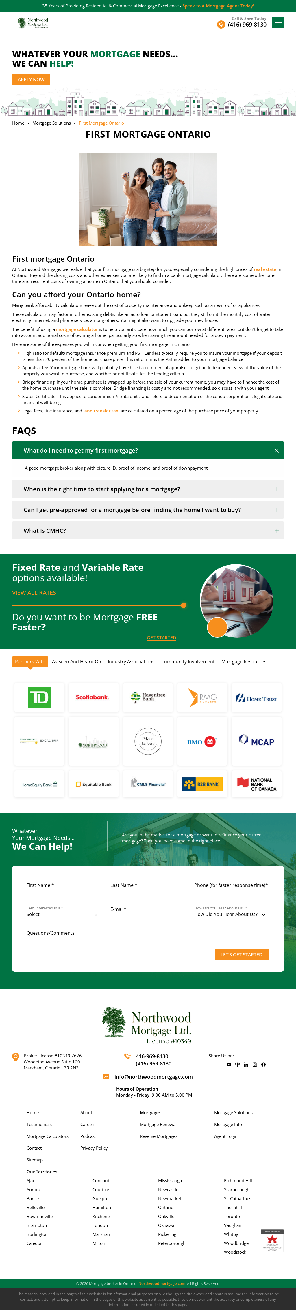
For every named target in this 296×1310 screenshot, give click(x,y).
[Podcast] (237, 1065)
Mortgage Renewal (158, 1124)
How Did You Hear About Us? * (220, 908)
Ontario (165, 1207)
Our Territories (42, 1171)
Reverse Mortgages (158, 1136)
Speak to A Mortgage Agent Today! (218, 6)
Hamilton (101, 1207)
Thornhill (233, 1207)
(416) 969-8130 (153, 1063)
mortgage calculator (77, 329)
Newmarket (169, 1198)
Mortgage (150, 1112)
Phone (231, 885)
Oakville (166, 1216)
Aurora (33, 1189)
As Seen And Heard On (76, 661)
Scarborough (236, 1189)
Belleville (36, 1207)
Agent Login (226, 1136)
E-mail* (118, 909)
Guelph (99, 1198)
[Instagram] (255, 1065)
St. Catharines (237, 1198)
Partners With (30, 661)
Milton (98, 1243)
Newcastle (168, 1189)
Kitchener (101, 1216)
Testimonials (39, 1124)
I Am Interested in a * (45, 908)
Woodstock (235, 1252)
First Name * (40, 885)
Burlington (37, 1234)
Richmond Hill (238, 1180)
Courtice (100, 1189)
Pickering (167, 1234)
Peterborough (172, 1243)
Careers (87, 1124)
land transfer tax (100, 411)
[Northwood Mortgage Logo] (33, 23)
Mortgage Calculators (48, 1136)
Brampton (37, 1225)
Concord (100, 1180)
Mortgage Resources (244, 661)
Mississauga (170, 1180)
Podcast (88, 1136)
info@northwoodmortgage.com (153, 1076)
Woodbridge (236, 1243)
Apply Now (31, 79)
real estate (265, 269)
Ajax (31, 1180)
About (86, 1112)
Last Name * (123, 885)
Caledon (35, 1243)
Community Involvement (188, 661)
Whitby (231, 1234)
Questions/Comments (51, 933)
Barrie (33, 1198)
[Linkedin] (246, 1065)
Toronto (232, 1216)
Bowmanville (40, 1216)
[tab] (30, 661)
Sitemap (35, 1160)
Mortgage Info (228, 1124)
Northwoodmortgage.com (161, 1283)
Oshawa (166, 1225)
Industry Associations (131, 661)
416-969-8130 (152, 1056)
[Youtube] (229, 1065)
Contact (34, 1148)
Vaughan (232, 1225)
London (100, 1225)
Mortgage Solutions (51, 123)
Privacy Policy (94, 1148)
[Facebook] (263, 1065)
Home (18, 123)
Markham (102, 1234)
